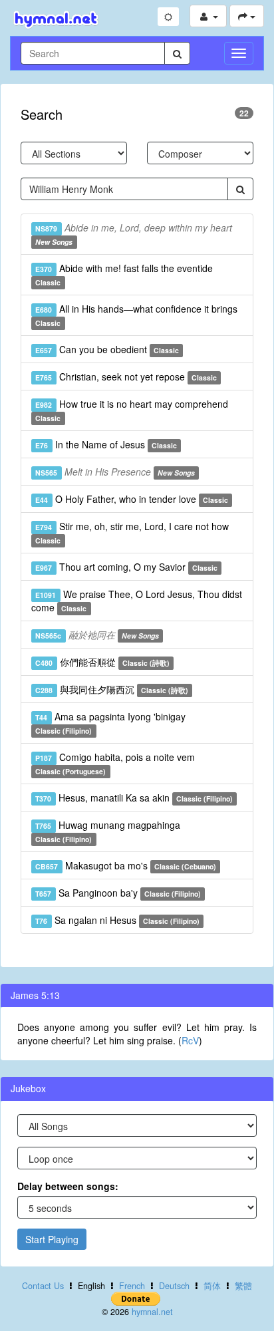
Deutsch (174, 1286)
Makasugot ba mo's (125, 865)
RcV (190, 1040)
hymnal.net (152, 1312)
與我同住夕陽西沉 (111, 689)
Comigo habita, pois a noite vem (114, 763)
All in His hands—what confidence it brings (136, 315)
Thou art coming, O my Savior (126, 566)
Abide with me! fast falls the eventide (123, 274)
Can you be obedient (107, 349)
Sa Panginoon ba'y (118, 892)
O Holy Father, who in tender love (131, 499)
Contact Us (43, 1286)
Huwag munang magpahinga (107, 831)
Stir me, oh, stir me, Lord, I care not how (131, 532)
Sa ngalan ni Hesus (117, 920)
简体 (212, 1286)
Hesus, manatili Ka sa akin (134, 797)
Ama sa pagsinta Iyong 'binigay (110, 723)
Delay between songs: (67, 1186)
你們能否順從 (102, 661)
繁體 (243, 1286)
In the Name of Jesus (106, 444)
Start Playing (51, 1239)
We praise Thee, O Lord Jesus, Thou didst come (136, 600)
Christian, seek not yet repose (126, 376)
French (132, 1286)
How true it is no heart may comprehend (131, 410)
